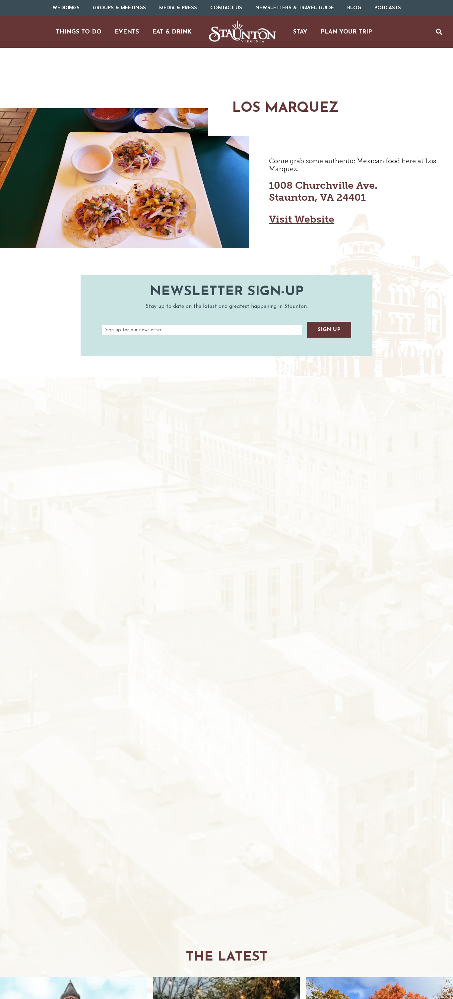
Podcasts (387, 8)
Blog (354, 8)
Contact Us (226, 8)
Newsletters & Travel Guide (294, 8)
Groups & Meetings (119, 8)
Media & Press (178, 8)
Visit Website (301, 219)
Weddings (66, 8)
